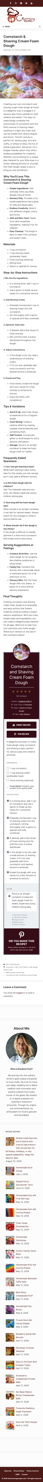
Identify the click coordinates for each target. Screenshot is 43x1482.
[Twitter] (26, 3)
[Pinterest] (21, 3)
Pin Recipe (23, 734)
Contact (25, 1474)
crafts (16, 967)
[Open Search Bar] (40, 27)
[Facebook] (10, 3)
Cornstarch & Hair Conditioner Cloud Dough (21, 975)
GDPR (17, 1474)
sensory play (7, 970)
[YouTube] (31, 3)
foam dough (33, 967)
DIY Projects (23, 967)
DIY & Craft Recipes (13, 964)
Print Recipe (23, 725)
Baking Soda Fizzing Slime (15, 972)
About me (7, 1471)
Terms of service (32, 1471)
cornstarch (10, 967)
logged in (20, 993)
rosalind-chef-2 (25, 701)
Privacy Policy (19, 1471)
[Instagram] (16, 3)
